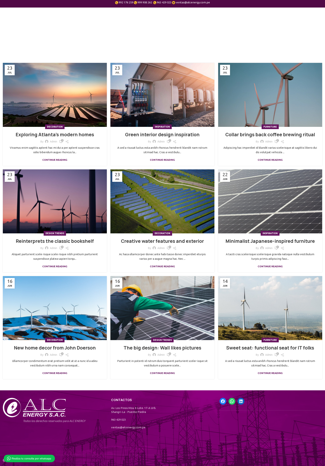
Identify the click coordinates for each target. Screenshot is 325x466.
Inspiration (162, 127)
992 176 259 (126, 2)
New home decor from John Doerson (55, 348)
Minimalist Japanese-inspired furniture (270, 241)
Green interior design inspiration (162, 134)
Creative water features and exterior (162, 241)
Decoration (55, 127)
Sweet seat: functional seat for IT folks (270, 348)
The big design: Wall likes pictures (162, 348)
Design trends (55, 233)
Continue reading (54, 160)
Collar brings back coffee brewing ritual (270, 134)
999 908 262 (144, 2)
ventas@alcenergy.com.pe (193, 2)
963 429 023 (164, 2)
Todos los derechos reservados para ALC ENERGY (54, 421)
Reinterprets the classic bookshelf (55, 241)
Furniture (270, 127)
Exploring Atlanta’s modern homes (55, 134)
